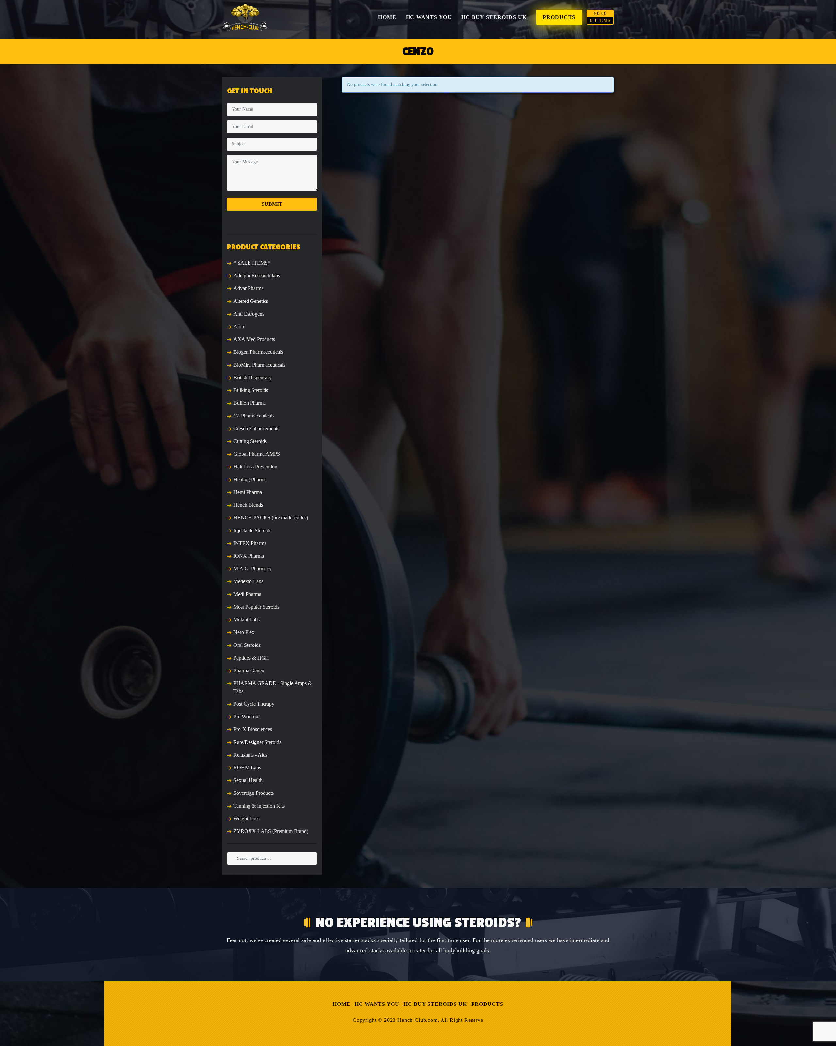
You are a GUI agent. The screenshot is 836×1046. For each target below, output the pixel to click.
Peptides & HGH (251, 658)
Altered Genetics (250, 301)
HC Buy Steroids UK (435, 1004)
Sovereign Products (253, 793)
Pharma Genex (248, 670)
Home (341, 1004)
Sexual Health (248, 780)
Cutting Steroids (250, 441)
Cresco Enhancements (256, 428)
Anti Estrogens (248, 314)
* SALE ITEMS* (251, 263)
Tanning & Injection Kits (259, 806)
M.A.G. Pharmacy (252, 568)
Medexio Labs (248, 581)
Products (487, 1004)
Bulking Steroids (250, 390)
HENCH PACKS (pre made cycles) (270, 517)
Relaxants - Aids (250, 755)
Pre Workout (246, 716)
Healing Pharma (250, 479)
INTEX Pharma (249, 543)
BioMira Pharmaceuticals (259, 365)
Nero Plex (243, 632)
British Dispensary (252, 377)
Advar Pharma (248, 288)
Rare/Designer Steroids (257, 742)
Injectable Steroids (252, 530)
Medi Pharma (247, 594)
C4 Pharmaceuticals (253, 415)
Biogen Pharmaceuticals (258, 352)
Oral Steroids (247, 645)
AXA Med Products (254, 339)
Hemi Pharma (247, 492)
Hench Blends (248, 505)
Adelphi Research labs (256, 275)
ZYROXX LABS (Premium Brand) (270, 831)
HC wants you (377, 1004)
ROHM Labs (247, 767)
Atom (239, 326)
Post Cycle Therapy (253, 704)
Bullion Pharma (249, 403)
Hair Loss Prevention (255, 466)
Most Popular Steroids (256, 607)
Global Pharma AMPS (256, 454)
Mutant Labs (246, 619)
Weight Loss (246, 818)
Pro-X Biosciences (252, 729)
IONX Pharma (248, 556)
